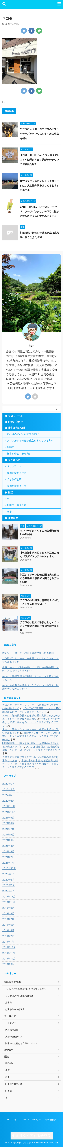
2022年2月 (8, 795)
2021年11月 (8, 806)
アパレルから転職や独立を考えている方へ (30, 440)
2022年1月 (8, 800)
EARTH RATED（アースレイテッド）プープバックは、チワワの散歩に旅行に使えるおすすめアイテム (39, 211)
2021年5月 (8, 840)
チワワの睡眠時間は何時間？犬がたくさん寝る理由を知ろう (30, 678)
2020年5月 (8, 890)
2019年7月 (8, 919)
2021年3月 (8, 851)
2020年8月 (8, 879)
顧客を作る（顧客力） (19, 453)
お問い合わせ (15, 421)
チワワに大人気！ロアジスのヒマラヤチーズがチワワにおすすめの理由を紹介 (39, 134)
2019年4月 (8, 930)
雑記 (10, 492)
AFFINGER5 (52, 1143)
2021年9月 (8, 817)
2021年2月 (8, 857)
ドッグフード (14, 466)
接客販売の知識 (16, 427)
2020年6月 (8, 885)
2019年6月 (8, 924)
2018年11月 (8, 952)
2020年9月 (8, 873)
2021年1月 (8, 862)
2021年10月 (8, 811)
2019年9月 (8, 907)
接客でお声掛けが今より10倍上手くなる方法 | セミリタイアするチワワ (31, 722)
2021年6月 (8, 834)
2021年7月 (8, 828)
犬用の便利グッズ (16, 472)
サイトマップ (12, 1120)
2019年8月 (8, 913)
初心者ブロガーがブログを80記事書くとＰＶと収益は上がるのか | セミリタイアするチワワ (31, 736)
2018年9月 (8, 964)
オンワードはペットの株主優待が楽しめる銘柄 (28, 652)
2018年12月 (8, 947)
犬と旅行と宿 (14, 479)
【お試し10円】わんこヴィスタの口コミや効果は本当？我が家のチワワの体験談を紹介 (39, 159)
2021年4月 (8, 845)
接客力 (10, 447)
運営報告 (13, 518)
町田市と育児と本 (16, 505)
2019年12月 (8, 896)
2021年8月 (8, 823)
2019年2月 (8, 935)
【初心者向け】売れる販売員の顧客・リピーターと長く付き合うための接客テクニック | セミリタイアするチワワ (30, 764)
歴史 (9, 511)
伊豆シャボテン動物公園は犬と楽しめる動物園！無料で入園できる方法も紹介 (39, 578)
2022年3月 (8, 789)
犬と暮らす (14, 460)
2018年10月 (8, 958)
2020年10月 (9, 868)
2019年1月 (8, 941)
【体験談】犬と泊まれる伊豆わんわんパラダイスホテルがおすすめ (30, 660)
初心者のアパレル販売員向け (23, 433)
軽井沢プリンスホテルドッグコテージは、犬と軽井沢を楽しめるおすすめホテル (39, 185)
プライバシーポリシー (31, 1120)
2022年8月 (8, 783)
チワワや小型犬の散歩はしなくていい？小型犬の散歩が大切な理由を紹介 (39, 626)
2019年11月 (8, 902)
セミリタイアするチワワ (31, 1136)
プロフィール (15, 415)
